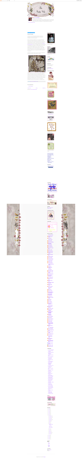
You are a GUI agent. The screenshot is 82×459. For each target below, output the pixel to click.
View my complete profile (31, 22)
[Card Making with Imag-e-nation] (50, 208)
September (50, 419)
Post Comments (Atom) (34, 89)
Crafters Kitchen (50, 260)
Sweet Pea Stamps (50, 328)
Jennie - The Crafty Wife (36, 17)
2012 (49, 435)
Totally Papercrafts (50, 393)
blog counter (48, 450)
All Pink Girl (49, 238)
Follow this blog (50, 167)
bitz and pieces (50, 245)
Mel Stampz (49, 299)
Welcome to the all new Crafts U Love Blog (50, 341)
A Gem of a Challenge (51, 349)
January (50, 433)
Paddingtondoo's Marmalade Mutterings (50, 312)
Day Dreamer (50, 269)
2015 (49, 412)
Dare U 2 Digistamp (50, 356)
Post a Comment (31, 86)
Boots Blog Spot (50, 246)
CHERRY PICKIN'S (50, 256)
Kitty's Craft (49, 289)
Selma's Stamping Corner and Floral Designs (50, 323)
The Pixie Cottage (50, 385)
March (50, 431)
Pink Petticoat (50, 317)
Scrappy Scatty (50, 321)
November (50, 417)
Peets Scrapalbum (50, 316)
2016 (49, 411)
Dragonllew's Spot (50, 270)
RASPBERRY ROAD (49, 446)
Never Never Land (50, 308)
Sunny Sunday (50, 427)
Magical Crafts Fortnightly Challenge (50, 364)
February (50, 432)
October (50, 418)
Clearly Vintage (50, 257)
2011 (49, 436)
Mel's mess (49, 300)
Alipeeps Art (50, 426)
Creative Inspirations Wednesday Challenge (51, 353)
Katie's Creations (50, 286)
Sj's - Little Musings (50, 327)
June (49, 423)
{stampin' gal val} (50, 346)
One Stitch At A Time (50, 365)
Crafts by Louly (50, 261)
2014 (49, 413)
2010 (49, 437)
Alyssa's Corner (50, 239)
